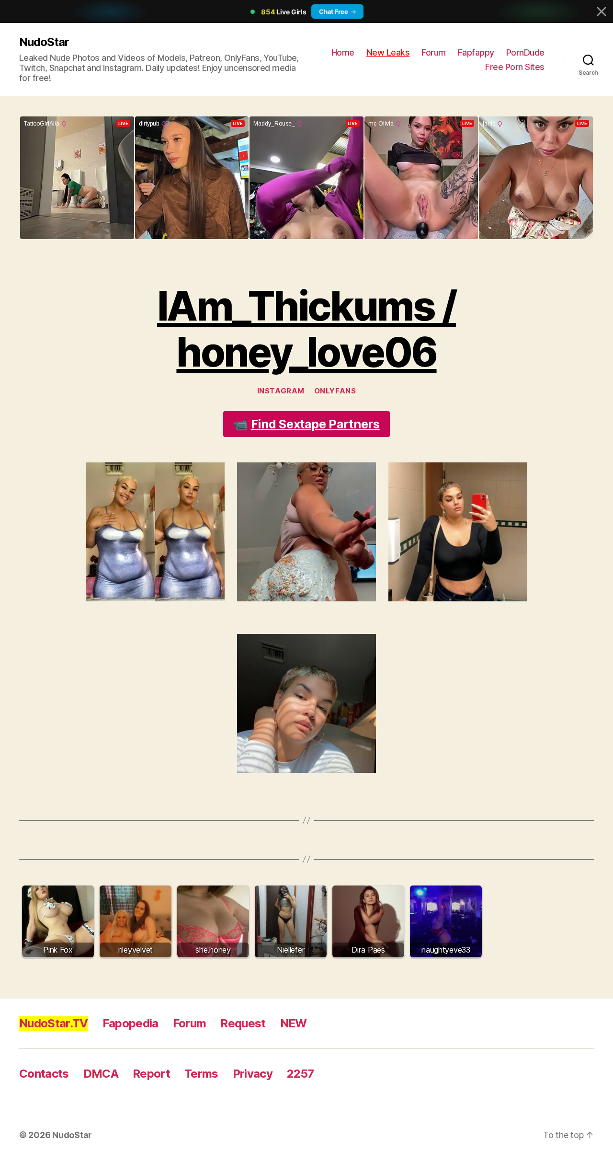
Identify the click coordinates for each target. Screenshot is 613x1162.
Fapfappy (476, 52)
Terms (201, 1074)
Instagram (281, 391)
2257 (300, 1074)
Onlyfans (335, 391)
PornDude (525, 52)
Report (151, 1074)
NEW (293, 1023)
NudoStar (44, 42)
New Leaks (388, 52)
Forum (433, 52)
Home (342, 52)
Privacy (252, 1074)
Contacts (44, 1074)
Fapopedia (130, 1023)
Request (242, 1023)
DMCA (100, 1074)
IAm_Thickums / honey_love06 (306, 329)
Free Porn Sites (515, 67)
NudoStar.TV (53, 1023)
